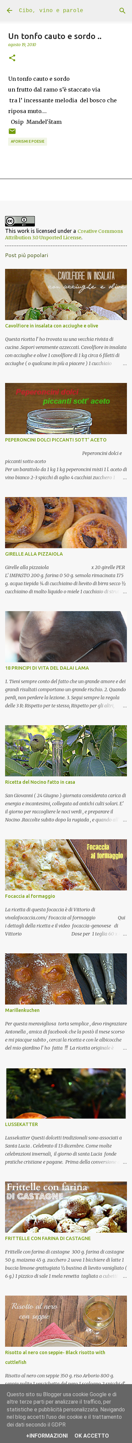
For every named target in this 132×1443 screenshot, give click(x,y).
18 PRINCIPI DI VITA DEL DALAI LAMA (47, 668)
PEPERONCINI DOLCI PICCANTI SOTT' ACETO (56, 440)
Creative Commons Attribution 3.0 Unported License (64, 234)
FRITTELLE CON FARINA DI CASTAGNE (48, 1238)
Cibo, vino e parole (51, 11)
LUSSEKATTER (21, 1124)
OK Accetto (91, 1436)
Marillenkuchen (22, 1010)
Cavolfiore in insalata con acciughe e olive (51, 325)
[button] (12, 58)
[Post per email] (12, 133)
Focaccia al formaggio (30, 896)
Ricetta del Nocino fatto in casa (40, 782)
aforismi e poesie (27, 141)
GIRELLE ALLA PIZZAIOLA (34, 554)
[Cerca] (122, 11)
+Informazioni (47, 1436)
